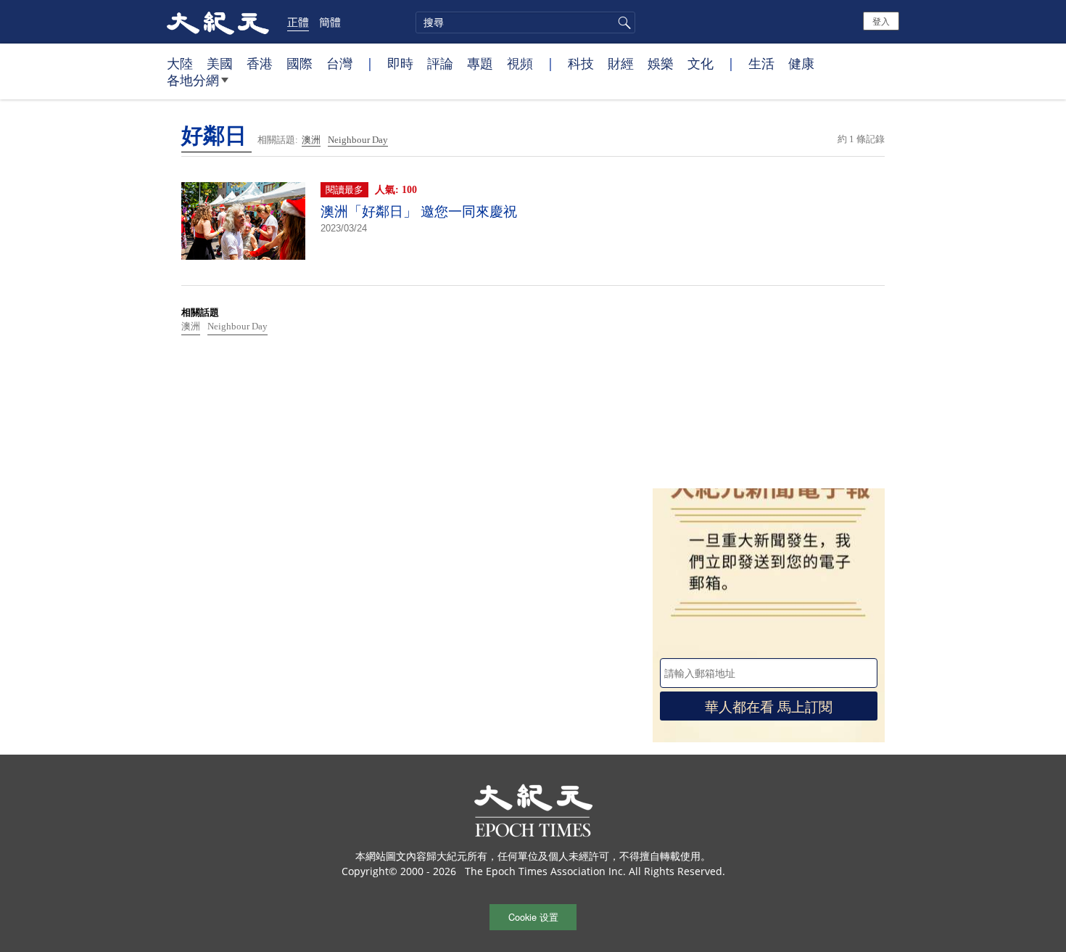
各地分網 (193, 80)
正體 (298, 22)
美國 (220, 63)
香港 (260, 63)
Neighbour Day (358, 139)
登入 (881, 21)
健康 (801, 63)
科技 (581, 63)
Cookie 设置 (533, 917)
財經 (621, 63)
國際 (299, 63)
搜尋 (622, 22)
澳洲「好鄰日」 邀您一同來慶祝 (419, 211)
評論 (440, 63)
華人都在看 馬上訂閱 (768, 705)
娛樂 (661, 63)
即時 (400, 63)
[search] (525, 22)
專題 (480, 63)
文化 (700, 63)
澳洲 (311, 139)
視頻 (520, 63)
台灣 (339, 63)
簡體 (330, 22)
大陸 (180, 63)
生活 (761, 63)
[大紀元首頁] (218, 22)
